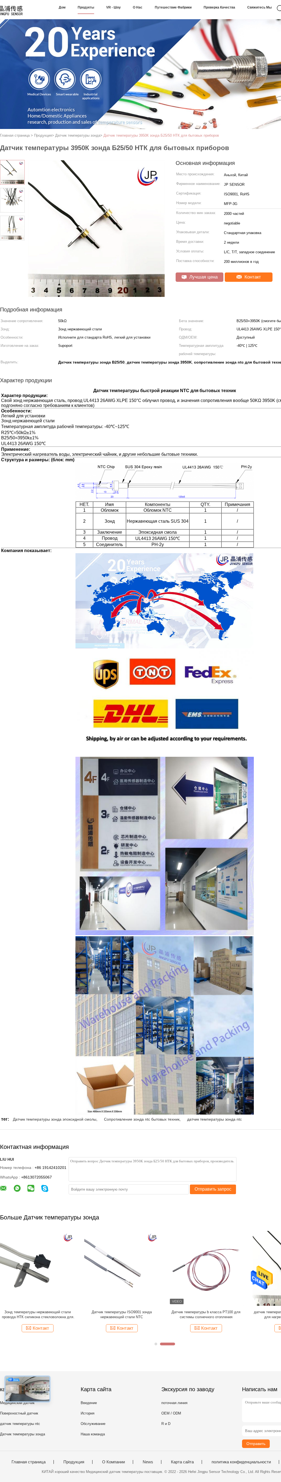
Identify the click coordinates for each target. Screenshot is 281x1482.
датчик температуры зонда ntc (214, 1119)
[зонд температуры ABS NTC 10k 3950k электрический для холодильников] (205, 1268)
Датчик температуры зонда (22, 1434)
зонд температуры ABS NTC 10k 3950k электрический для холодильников (206, 1314)
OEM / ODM (171, 1413)
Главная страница (29, 1462)
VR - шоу (113, 7)
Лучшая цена (203, 277)
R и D (165, 1424)
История (87, 1413)
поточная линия (174, 1403)
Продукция (73, 1462)
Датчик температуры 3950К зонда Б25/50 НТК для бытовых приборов (161, 135)
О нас (137, 7)
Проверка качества (219, 7)
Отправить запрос (213, 1189)
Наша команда (93, 1434)
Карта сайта (182, 1462)
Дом (62, 7)
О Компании (113, 1462)
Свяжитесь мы (259, 7)
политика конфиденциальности (241, 1462)
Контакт (252, 277)
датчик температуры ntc (20, 1424)
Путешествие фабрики (173, 7)
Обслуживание (93, 1424)
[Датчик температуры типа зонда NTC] (121, 1268)
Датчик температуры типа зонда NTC (122, 1312)
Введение (89, 1403)
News (148, 1462)
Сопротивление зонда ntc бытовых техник (141, 1119)
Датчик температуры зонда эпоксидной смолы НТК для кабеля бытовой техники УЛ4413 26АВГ (37, 1315)
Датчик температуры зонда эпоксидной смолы (54, 1119)
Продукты (86, 7)
